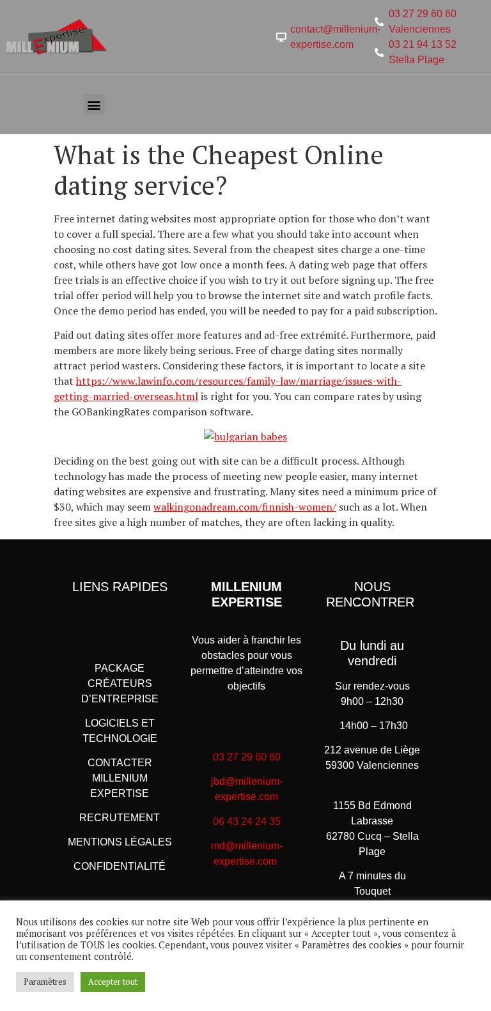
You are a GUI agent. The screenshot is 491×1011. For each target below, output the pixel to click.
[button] (94, 104)
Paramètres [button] (45, 981)
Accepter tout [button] (112, 981)
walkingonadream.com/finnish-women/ (244, 507)
